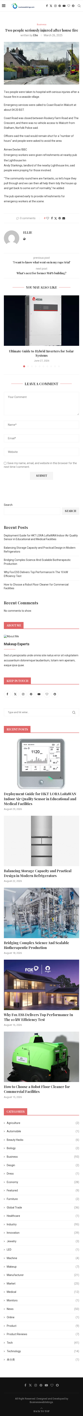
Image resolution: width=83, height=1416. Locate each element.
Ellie (35, 35)
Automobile (43, 1131)
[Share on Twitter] (55, 218)
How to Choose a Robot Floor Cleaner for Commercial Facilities (37, 1089)
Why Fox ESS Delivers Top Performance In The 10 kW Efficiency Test (38, 1017)
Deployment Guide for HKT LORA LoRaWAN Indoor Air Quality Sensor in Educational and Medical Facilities (40, 798)
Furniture (43, 1199)
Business (43, 1156)
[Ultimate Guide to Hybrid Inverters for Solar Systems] (41, 320)
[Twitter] (51, 5)
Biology (43, 1148)
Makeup (43, 1266)
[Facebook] (47, 5)
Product (43, 1325)
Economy (43, 1182)
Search (8, 504)
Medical (43, 1291)
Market (43, 1283)
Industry (43, 1224)
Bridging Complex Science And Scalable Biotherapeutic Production (36, 945)
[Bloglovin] (68, 5)
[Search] (79, 5)
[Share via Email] (63, 218)
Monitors (43, 1300)
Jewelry (43, 1241)
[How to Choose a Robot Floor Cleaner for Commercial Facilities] (41, 1057)
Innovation (43, 1232)
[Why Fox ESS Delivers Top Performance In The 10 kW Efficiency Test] (41, 985)
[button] (7, 331)
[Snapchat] (73, 5)
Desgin (43, 1165)
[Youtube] (64, 5)
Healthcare (43, 1215)
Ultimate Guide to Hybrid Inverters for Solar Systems (41, 353)
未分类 (43, 1359)
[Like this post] (47, 218)
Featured (43, 1190)
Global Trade (43, 1207)
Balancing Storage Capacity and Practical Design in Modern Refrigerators (37, 873)
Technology (43, 1351)
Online (43, 1317)
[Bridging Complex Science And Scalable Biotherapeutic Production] (41, 913)
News (43, 1308)
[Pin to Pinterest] (59, 218)
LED (43, 1249)
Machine (43, 1258)
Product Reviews (43, 1334)
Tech (43, 1342)
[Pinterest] (59, 5)
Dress (43, 1173)
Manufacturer (43, 1275)
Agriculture (43, 1122)
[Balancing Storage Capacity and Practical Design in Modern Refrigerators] (41, 841)
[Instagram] (55, 5)
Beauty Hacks (43, 1139)
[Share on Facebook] (52, 218)
